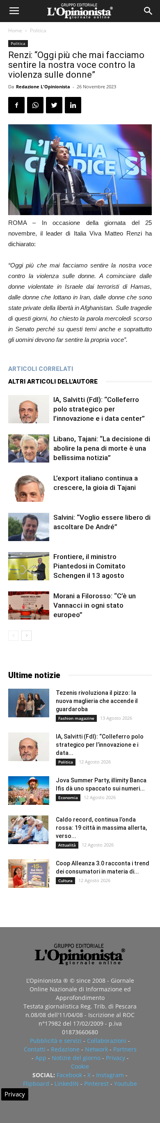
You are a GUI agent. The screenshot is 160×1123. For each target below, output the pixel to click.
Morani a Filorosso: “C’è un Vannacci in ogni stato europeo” (94, 605)
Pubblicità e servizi (56, 1040)
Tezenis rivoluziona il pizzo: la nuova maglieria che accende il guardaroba (97, 701)
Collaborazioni (106, 1040)
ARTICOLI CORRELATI (40, 369)
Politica (38, 30)
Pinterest (96, 1083)
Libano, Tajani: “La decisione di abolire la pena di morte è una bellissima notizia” (101, 448)
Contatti (35, 1049)
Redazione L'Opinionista (43, 86)
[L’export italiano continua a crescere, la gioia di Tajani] (28, 488)
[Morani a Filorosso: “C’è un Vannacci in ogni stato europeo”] (28, 605)
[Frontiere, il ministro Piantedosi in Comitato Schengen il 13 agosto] (28, 566)
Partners (125, 1049)
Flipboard (36, 1083)
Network (96, 1049)
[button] (148, 11)
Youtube (125, 1083)
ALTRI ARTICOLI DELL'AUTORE (53, 381)
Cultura (65, 880)
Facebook (69, 1075)
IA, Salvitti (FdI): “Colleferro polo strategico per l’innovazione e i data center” (99, 408)
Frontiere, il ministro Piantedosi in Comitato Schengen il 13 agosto (89, 566)
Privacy (115, 1058)
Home (15, 30)
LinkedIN (67, 1083)
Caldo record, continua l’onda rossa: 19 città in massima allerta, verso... (101, 827)
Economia (68, 797)
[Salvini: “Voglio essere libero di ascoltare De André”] (28, 527)
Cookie (80, 1066)
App (40, 1058)
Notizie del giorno (76, 1058)
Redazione (65, 1049)
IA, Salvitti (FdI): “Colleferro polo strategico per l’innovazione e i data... (100, 744)
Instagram (110, 1075)
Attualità (67, 845)
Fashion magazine (76, 718)
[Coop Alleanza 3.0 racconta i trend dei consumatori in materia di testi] (28, 873)
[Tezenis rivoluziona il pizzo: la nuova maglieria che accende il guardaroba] (28, 703)
